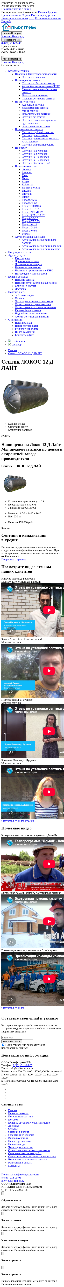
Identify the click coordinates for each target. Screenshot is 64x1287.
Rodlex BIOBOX (31, 206)
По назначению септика (29, 129)
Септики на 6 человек (34, 153)
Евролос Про (29, 202)
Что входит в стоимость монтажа (34, 301)
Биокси (26, 196)
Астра (25, 181)
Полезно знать (16, 292)
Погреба (6, 21)
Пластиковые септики (35, 95)
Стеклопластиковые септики (38, 98)
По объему (21, 147)
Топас (25, 178)
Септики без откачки (34, 116)
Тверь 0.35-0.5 (30, 218)
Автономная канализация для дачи (42, 245)
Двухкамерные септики (35, 107)
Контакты (14, 1165)
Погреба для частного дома (31, 273)
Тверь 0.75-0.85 (31, 221)
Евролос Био (29, 199)
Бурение (53, 12)
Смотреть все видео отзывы (17, 820)
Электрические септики (36, 126)
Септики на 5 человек (34, 150)
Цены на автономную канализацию (36, 282)
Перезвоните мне (11, 40)
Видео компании (25, 331)
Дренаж (50, 15)
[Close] (2, 1193)
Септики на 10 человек (35, 156)
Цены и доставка (18, 276)
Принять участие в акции (16, 9)
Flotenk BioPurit (31, 187)
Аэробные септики (33, 104)
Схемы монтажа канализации (32, 316)
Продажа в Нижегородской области (36, 74)
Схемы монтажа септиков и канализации (32, 1156)
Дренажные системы (27, 261)
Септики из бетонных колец (38, 83)
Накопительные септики (36, 113)
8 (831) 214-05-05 (22, 1065)
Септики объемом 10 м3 (36, 163)
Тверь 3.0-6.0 (29, 230)
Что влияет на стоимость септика (27, 1159)
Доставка (20, 288)
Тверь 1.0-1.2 (29, 224)
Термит (26, 233)
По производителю (26, 166)
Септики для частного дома (38, 144)
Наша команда (23, 322)
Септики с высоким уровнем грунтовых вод (39, 122)
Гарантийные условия (28, 310)
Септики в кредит (25, 285)
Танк (25, 175)
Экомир (26, 169)
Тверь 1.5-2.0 (29, 227)
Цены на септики (25, 279)
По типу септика (25, 101)
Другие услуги (16, 255)
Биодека (26, 190)
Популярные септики (20, 252)
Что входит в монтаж (20, 1147)
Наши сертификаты (26, 325)
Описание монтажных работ (24, 1153)
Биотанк (27, 193)
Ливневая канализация (14, 18)
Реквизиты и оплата (26, 328)
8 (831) (11, 43)
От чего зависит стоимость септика (35, 307)
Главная (42, 12)
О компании (15, 319)
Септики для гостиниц (35, 135)
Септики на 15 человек (35, 159)
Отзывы (19, 298)
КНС (31, 18)
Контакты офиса (24, 335)
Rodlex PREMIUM (32, 212)
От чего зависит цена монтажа (33, 304)
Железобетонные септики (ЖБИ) (41, 86)
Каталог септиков (18, 70)
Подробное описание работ (31, 313)
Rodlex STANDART (33, 215)
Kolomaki (27, 184)
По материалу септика (28, 80)
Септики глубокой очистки (38, 132)
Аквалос (27, 172)
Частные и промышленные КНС (34, 270)
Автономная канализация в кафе (41, 249)
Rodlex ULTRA (31, 209)
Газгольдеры (38, 15)
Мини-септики (30, 110)
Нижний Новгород (12, 33)
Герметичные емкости (48, 18)
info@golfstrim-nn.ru (12, 1180)
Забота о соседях (24, 295)
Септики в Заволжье (34, 77)
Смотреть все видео (12, 1007)
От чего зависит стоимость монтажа (29, 1150)
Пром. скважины (11, 15)
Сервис (26, 15)
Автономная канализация (30, 236)
